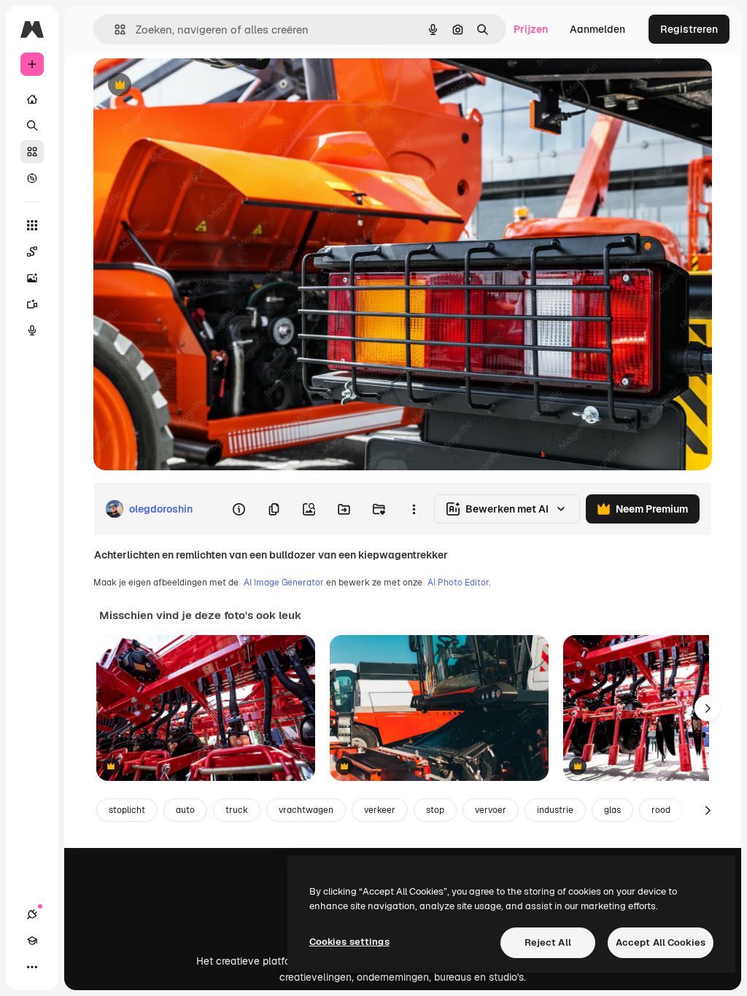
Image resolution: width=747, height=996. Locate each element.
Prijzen (531, 29)
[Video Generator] (32, 304)
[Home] (32, 99)
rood (660, 810)
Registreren (689, 29)
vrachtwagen (306, 810)
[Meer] (32, 967)
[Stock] (32, 151)
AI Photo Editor (458, 582)
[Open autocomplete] (114, 29)
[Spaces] (32, 251)
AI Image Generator (284, 582)
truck (236, 810)
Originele (189, 86)
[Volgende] (707, 708)
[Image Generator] (32, 277)
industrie (555, 810)
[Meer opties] (413, 509)
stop (435, 810)
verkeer (379, 810)
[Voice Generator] (32, 330)
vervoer (490, 810)
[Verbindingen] (32, 914)
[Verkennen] (32, 178)
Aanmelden (597, 29)
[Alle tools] (32, 225)
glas (612, 810)
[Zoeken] (32, 125)
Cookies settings (349, 941)
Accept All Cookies (660, 942)
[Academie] (32, 940)
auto (185, 810)
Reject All (548, 942)
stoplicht (127, 810)
